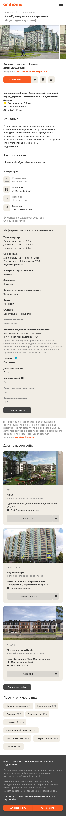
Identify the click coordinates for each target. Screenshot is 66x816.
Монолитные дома (18, 706)
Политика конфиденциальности (35, 796)
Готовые (13, 714)
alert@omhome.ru (24, 437)
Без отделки (46, 706)
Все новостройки (17, 687)
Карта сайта (9, 799)
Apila (10, 494)
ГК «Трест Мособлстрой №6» (33, 71)
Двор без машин (17, 738)
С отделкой (15, 722)
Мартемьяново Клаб (20, 649)
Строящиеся (37, 714)
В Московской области (21, 730)
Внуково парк (15, 572)
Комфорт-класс (46, 738)
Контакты (8, 796)
